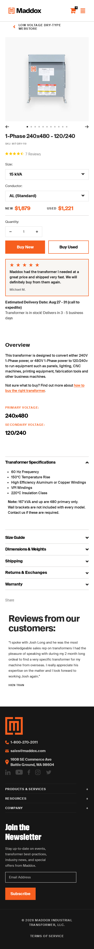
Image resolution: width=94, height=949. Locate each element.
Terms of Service (47, 936)
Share (9, 600)
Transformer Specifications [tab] (30, 462)
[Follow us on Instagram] (37, 772)
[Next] (87, 126)
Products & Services (25, 789)
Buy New (25, 247)
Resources (16, 798)
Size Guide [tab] (15, 538)
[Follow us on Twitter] (48, 772)
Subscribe (20, 893)
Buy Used (68, 247)
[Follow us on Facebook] (29, 772)
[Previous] (7, 126)
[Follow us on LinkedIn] (7, 772)
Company (14, 808)
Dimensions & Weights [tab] (25, 549)
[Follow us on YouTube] (19, 772)
